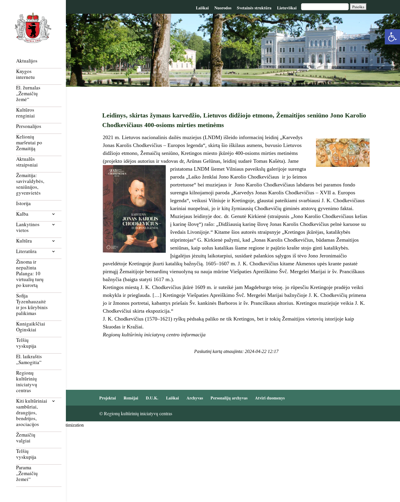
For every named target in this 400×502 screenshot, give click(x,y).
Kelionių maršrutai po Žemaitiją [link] (29, 143)
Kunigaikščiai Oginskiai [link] (30, 327)
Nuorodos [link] (222, 8)
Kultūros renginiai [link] (25, 113)
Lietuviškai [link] (287, 8)
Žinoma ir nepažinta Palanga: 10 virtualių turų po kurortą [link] (30, 273)
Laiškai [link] (202, 8)
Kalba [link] (22, 214)
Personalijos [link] (28, 126)
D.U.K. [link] (152, 398)
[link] (392, 36)
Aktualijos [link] (26, 61)
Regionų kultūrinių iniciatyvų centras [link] (26, 382)
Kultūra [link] (24, 241)
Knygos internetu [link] (25, 74)
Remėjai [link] (131, 398)
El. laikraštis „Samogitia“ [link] (29, 360)
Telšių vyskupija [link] (26, 343)
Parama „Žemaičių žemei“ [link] (27, 473)
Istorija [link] (23, 203)
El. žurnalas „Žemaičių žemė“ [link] (28, 94)
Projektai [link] (107, 398)
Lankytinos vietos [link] (28, 227)
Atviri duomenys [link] (270, 398)
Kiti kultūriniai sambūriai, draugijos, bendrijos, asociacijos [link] (31, 412)
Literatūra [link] (26, 251)
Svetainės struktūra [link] (254, 8)
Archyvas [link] (195, 398)
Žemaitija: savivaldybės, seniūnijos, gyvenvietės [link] (30, 184)
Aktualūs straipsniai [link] (27, 162)
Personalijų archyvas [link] (229, 398)
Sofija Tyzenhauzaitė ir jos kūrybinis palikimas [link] (32, 304)
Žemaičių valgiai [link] (25, 438)
